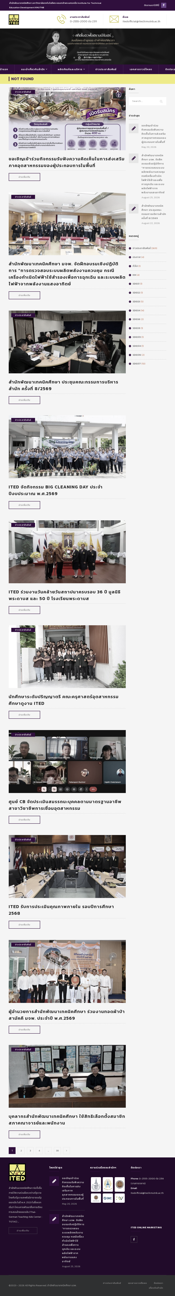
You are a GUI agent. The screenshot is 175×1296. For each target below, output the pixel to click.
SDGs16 (137, 355)
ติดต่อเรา (158, 1283)
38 (57, 1150)
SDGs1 (136, 284)
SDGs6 (136, 319)
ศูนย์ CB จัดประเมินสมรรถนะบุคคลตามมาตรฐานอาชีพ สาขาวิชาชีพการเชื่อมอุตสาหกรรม (65, 805)
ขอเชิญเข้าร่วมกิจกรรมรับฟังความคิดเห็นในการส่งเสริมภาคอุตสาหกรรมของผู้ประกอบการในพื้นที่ (67, 162)
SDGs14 (137, 346)
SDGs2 (136, 292)
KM (134, 275)
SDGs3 (136, 301)
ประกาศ (137, 257)
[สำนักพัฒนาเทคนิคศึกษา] (14, 19)
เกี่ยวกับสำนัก (156, 1287)
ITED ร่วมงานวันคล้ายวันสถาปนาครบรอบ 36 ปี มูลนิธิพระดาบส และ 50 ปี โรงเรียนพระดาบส (65, 595)
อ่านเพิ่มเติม (24, 177)
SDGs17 (137, 363)
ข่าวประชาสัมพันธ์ (106, 69)
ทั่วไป (135, 266)
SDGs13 (137, 337)
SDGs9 (136, 328)
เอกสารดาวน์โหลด (141, 69)
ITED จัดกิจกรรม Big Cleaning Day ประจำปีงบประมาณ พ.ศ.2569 (56, 490)
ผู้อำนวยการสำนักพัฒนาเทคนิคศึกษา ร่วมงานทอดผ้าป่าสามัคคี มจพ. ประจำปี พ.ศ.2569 (67, 1014)
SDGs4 (136, 310)
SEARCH (161, 102)
